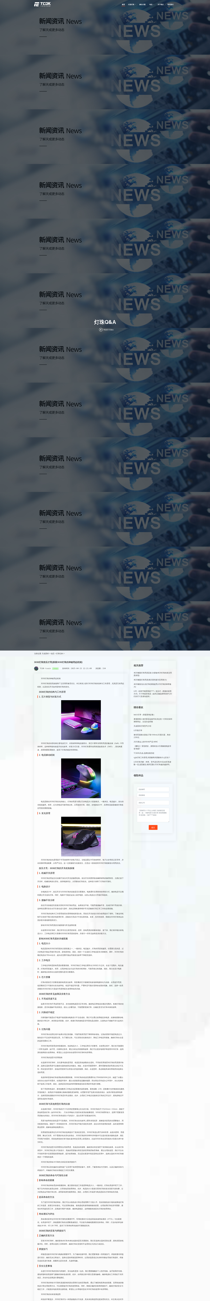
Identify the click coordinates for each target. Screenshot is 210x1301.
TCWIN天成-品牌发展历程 (144, 753)
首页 (123, 4)
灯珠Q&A (59, 653)
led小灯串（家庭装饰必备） (144, 714)
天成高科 (45, 653)
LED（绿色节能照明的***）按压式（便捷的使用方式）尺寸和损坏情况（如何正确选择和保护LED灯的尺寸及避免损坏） (153, 694)
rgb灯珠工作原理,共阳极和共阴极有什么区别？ (152, 757)
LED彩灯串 (138, 730)
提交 (153, 827)
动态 (52, 653)
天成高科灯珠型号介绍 (142, 726)
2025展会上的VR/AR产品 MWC (146, 742)
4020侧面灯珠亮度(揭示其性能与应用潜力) (150, 680)
